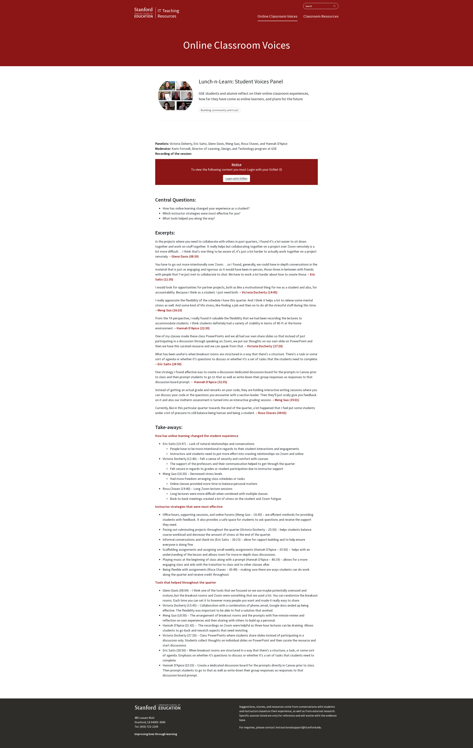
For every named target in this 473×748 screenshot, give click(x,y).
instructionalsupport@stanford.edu (298, 727)
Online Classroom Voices (277, 16)
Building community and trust (220, 110)
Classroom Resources (320, 16)
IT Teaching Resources (168, 13)
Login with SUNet (236, 178)
